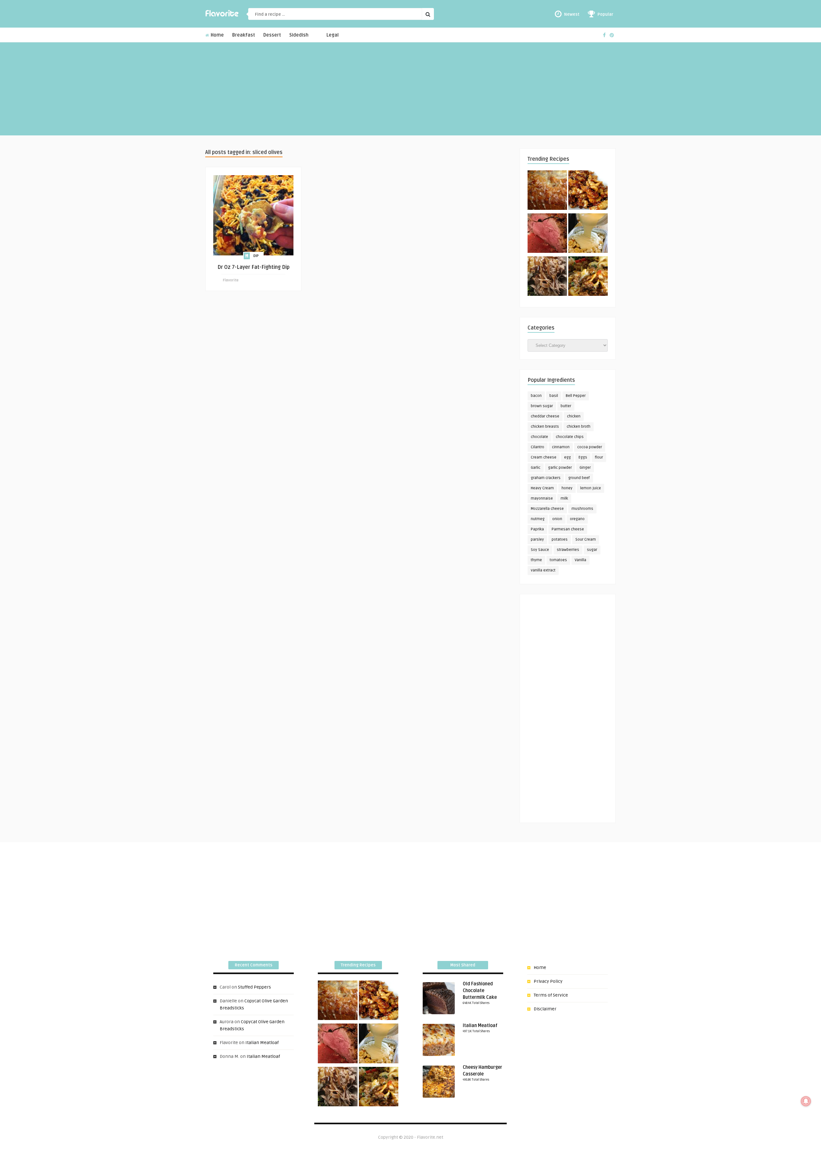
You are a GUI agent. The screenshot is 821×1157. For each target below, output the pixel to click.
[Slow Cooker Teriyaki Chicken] (588, 191)
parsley (537, 539)
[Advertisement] (410, 90)
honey (567, 488)
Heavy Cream (542, 488)
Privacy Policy (548, 981)
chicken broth (578, 426)
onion (557, 519)
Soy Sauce (540, 549)
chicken (573, 416)
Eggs (583, 457)
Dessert (272, 35)
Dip (256, 256)
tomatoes (558, 560)
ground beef (579, 478)
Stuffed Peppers (254, 987)
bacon (536, 395)
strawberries (568, 549)
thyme (536, 560)
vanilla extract (543, 570)
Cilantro (537, 447)
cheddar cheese (545, 416)
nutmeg (538, 519)
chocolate (539, 436)
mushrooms (582, 508)
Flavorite (231, 280)
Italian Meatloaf (262, 1042)
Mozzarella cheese (547, 508)
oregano (577, 519)
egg (567, 457)
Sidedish (299, 35)
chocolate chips (570, 436)
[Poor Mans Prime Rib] (547, 234)
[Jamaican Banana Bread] (547, 191)
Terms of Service (551, 995)
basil (553, 395)
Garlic (535, 467)
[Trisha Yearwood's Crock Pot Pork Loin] (547, 277)
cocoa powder (589, 447)
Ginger (585, 467)
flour (599, 457)
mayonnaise (542, 498)
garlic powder (560, 467)
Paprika (537, 529)
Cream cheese (543, 457)
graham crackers (546, 478)
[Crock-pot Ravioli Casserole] (588, 277)
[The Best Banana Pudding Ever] (588, 234)
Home (216, 35)
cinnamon (561, 447)
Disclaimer (545, 1009)
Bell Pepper (576, 395)
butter (566, 406)
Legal (332, 35)
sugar (592, 549)
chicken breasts (545, 426)
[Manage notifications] (806, 1101)
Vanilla (580, 560)
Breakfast (243, 35)
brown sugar (542, 406)
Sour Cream (585, 539)
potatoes (560, 539)
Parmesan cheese (568, 529)
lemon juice (590, 488)
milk (564, 498)
